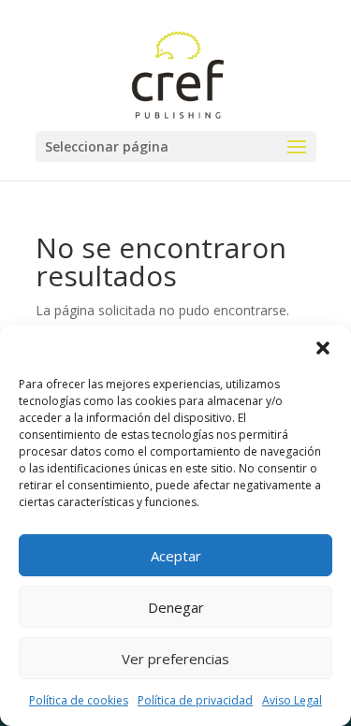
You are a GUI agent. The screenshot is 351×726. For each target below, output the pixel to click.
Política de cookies (78, 700)
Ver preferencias (175, 658)
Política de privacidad (195, 700)
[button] (323, 348)
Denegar (176, 607)
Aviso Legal (292, 700)
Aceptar (176, 555)
